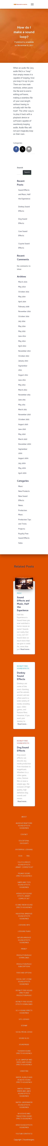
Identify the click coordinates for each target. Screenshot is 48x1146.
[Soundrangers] (21, 4)
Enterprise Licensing (24, 850)
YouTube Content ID (24, 1134)
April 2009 (22, 473)
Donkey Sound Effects (21, 676)
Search (20, 168)
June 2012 (22, 380)
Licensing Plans (24, 931)
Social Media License (24, 1032)
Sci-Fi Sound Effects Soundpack (24, 1011)
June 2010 (22, 429)
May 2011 (21, 404)
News (20, 505)
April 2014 (22, 346)
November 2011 (24, 395)
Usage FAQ (24, 1071)
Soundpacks (24, 1045)
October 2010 (23, 419)
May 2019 (21, 296)
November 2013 (24, 351)
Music (20, 486)
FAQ (27, 856)
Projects (21, 529)
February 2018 (23, 306)
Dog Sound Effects (23, 749)
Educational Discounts (24, 842)
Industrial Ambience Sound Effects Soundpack (24, 916)
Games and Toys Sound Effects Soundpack (24, 885)
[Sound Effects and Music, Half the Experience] (24, 583)
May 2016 (21, 326)
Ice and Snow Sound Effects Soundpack (24, 906)
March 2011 (22, 409)
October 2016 (23, 316)
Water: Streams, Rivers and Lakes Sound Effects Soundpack (24, 1093)
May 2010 (22, 434)
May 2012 (21, 385)
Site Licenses (24, 1019)
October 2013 (23, 356)
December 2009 (24, 444)
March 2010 (22, 439)
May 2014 (22, 341)
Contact (24, 834)
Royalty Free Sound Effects (23, 667)
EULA (20, 856)
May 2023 (22, 287)
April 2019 (22, 301)
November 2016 (24, 311)
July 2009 (22, 463)
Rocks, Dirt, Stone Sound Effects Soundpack (24, 982)
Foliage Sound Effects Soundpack (24, 874)
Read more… (25, 649)
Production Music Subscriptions (24, 965)
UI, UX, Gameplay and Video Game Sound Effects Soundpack (24, 1062)
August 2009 (23, 458)
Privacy (24, 949)
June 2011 (21, 400)
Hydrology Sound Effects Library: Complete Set (24, 896)
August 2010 (23, 424)
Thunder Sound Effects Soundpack (24, 1052)
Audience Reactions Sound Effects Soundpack (24, 826)
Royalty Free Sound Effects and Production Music (24, 993)
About (24, 817)
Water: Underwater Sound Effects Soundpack (24, 1105)
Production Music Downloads (24, 956)
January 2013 (23, 361)
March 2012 (22, 390)
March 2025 (22, 282)
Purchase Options (24, 973)
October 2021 (23, 292)
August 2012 (23, 375)
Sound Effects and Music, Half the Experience (24, 194)
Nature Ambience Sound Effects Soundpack (24, 940)
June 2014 (22, 336)
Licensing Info (24, 925)
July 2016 (21, 321)
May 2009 (22, 468)
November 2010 (24, 414)
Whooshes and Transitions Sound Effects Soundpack (24, 1116)
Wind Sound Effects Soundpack (24, 1126)
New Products (24, 491)
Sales (20, 543)
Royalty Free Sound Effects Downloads (24, 1003)
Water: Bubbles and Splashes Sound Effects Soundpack (24, 1080)
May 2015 (21, 331)
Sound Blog (24, 1038)
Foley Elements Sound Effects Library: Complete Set (24, 865)
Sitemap (24, 1026)
